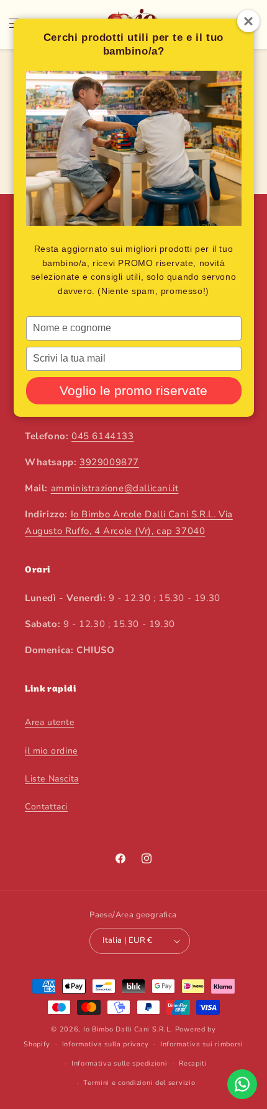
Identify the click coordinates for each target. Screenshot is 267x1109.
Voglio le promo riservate (133, 390)
